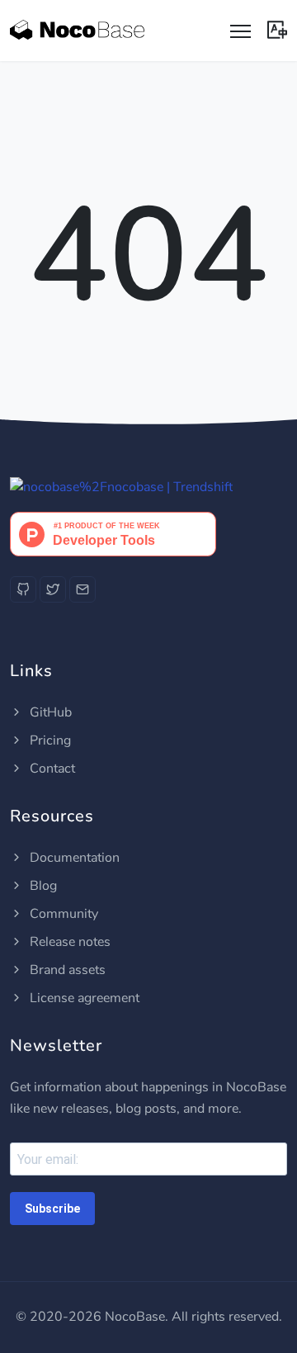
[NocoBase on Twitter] (53, 589)
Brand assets (66, 970)
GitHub (49, 712)
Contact (50, 768)
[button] (277, 28)
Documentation (73, 858)
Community (62, 914)
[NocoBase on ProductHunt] (113, 533)
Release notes (68, 942)
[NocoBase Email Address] (82, 589)
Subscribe (52, 1208)
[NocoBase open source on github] (121, 487)
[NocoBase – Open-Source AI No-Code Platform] (77, 30)
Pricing (48, 740)
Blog (41, 886)
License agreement (82, 998)
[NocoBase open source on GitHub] (23, 589)
